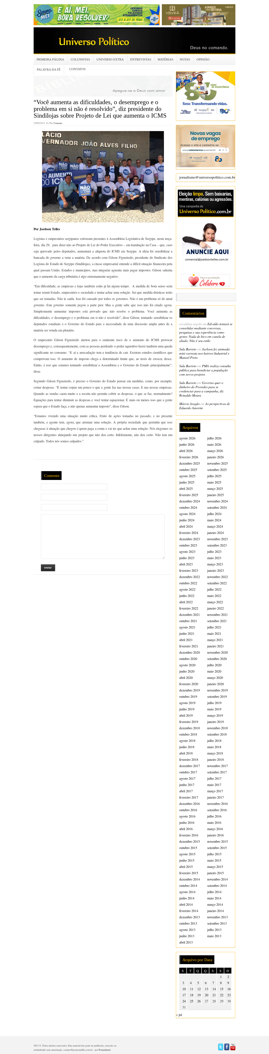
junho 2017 (186, 784)
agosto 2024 (187, 513)
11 (191, 989)
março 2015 (215, 866)
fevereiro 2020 (188, 684)
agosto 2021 (187, 627)
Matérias (165, 59)
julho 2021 (214, 627)
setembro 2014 (217, 885)
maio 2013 (214, 936)
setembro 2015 (217, 847)
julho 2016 (214, 816)
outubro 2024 (188, 507)
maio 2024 (214, 520)
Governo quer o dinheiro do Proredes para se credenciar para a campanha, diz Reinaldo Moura (201, 388)
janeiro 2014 (215, 910)
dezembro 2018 (189, 728)
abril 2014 (186, 904)
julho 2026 (214, 438)
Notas (185, 59)
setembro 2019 (217, 696)
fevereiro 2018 (188, 759)
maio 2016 (214, 822)
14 (214, 989)
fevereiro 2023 (188, 570)
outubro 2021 (188, 621)
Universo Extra (110, 59)
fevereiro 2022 (188, 608)
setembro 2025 (217, 469)
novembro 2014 (217, 879)
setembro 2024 (217, 507)
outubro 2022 (188, 583)
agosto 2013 (187, 929)
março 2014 (215, 904)
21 (214, 995)
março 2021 (215, 639)
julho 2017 (214, 778)
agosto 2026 (187, 438)
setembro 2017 (217, 772)
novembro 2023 (217, 539)
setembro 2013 (217, 923)
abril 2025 (186, 488)
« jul (179, 1014)
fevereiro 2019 (188, 721)
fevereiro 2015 (188, 873)
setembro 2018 (217, 734)
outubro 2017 (188, 772)
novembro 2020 (217, 652)
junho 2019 (186, 709)
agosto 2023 (187, 551)
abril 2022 (186, 602)
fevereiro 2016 (188, 835)
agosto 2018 (187, 740)
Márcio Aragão (189, 403)
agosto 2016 (187, 816)
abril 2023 (186, 564)
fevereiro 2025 (188, 495)
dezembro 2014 (189, 879)
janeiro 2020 (215, 684)
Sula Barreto (187, 349)
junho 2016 (186, 822)
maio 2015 (214, 860)
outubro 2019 (188, 696)
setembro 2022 (217, 583)
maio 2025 (214, 482)
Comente (58, 123)
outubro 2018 (188, 734)
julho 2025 (214, 476)
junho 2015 (186, 860)
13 (206, 989)
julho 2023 (214, 551)
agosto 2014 (187, 892)
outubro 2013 (188, 923)
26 (199, 1001)
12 (199, 989)
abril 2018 (186, 753)
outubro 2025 (188, 469)
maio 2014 (214, 898)
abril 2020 (186, 677)
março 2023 (215, 564)
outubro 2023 (188, 545)
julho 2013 (214, 929)
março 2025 (215, 488)
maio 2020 (214, 671)
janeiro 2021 (215, 646)
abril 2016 (186, 829)
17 (184, 995)
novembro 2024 (217, 501)
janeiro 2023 (215, 570)
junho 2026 (186, 444)
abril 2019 (186, 715)
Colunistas (80, 59)
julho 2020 (214, 665)
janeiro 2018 (215, 759)
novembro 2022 (217, 576)
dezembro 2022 (189, 576)
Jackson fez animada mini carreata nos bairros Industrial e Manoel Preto (204, 353)
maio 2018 (214, 747)
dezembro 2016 (189, 803)
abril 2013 (186, 942)
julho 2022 (214, 589)
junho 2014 (186, 898)
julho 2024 (214, 513)
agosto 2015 (187, 854)
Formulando (105, 1049)
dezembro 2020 (189, 652)
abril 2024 (186, 526)
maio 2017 (214, 784)
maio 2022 (214, 595)
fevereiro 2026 (188, 457)
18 (191, 995)
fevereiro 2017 (188, 797)
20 (206, 995)
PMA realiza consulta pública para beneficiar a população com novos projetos (205, 370)
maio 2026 (214, 444)
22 (221, 995)
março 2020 (215, 677)
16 (229, 989)
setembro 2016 (217, 810)
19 (199, 995)
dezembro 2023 (189, 539)
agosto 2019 (187, 702)
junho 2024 (186, 520)
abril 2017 (186, 791)
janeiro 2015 (215, 873)
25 (191, 1001)
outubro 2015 (188, 847)
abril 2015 (186, 866)
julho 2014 (214, 892)
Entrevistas (140, 59)
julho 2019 (214, 702)
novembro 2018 (217, 728)
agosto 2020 (187, 665)
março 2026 (215, 450)
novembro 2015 (217, 841)
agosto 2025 (187, 476)
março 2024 (215, 526)
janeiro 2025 (215, 495)
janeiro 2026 (215, 457)
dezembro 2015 (189, 841)
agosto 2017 (187, 778)
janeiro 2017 (215, 797)
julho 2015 (214, 854)
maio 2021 (214, 633)
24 (184, 1001)
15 (221, 989)
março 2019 (215, 715)
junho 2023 (186, 558)
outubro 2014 (188, 885)
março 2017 (215, 791)
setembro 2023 (217, 545)
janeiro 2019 (215, 721)
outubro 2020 (188, 658)
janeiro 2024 (215, 532)
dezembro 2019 (189, 690)
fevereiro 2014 (188, 910)
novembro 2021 (217, 614)
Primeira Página (50, 59)
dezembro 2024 (189, 501)
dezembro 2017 (189, 766)
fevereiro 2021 (188, 646)
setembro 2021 (217, 621)
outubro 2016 (188, 810)
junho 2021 (186, 633)
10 (184, 989)
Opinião (203, 59)
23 (229, 995)
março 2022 (215, 602)
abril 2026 (186, 450)
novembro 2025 (217, 463)
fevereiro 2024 (188, 532)
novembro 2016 (217, 803)
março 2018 (215, 753)
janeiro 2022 (215, 608)
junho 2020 (186, 671)
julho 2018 (214, 740)
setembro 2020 (217, 658)
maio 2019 (214, 709)
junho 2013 (186, 936)
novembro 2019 (217, 690)
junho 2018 (186, 747)
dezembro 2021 (189, 614)
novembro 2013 (217, 917)
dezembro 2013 (189, 917)
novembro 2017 (217, 766)
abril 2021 (186, 639)
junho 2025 (186, 482)
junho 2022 (186, 595)
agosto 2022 (187, 589)
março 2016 (215, 829)
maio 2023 (214, 558)
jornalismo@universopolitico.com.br (207, 177)
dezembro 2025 (189, 463)
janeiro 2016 (215, 835)
